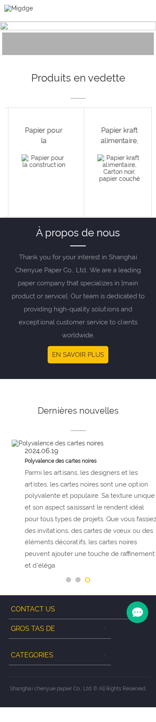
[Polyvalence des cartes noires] (78, 443)
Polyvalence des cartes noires (53, 461)
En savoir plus (78, 355)
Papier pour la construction (40, 140)
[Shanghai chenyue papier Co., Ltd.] (18, 7)
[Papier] (40, 38)
